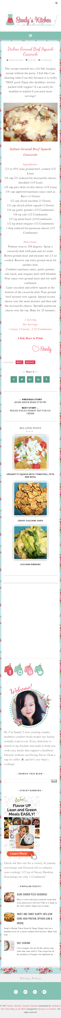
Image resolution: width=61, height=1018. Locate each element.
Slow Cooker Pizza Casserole (32, 894)
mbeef (19, 362)
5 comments (46, 60)
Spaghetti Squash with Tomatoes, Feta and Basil (30, 475)
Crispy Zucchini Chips (30, 520)
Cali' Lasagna (23, 943)
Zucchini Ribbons (30, 564)
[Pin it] (46, 379)
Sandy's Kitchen (14, 1005)
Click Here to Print (30, 338)
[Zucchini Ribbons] (30, 544)
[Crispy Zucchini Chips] (30, 500)
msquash (30, 362)
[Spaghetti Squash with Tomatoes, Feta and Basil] (30, 453)
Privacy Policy (30, 978)
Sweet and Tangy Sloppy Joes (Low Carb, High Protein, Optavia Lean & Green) (34, 918)
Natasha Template (30, 1005)
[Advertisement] (30, 619)
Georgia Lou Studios (47, 1008)
